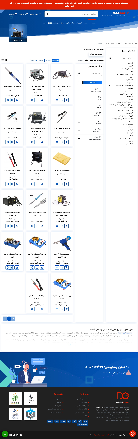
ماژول (131, 141)
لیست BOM (83, 402)
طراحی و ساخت (82, 409)
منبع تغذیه (129, 127)
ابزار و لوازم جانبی (127, 124)
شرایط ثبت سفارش (55, 412)
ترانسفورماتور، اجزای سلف (125, 102)
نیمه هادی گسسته (127, 69)
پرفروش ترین (55, 60)
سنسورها (130, 96)
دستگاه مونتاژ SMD (82, 424)
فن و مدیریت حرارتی (126, 94)
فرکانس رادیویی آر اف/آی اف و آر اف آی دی (120, 85)
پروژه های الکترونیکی (80, 405)
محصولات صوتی (128, 107)
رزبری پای (50, 421)
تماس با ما (58, 405)
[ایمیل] (21, 435)
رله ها (131, 99)
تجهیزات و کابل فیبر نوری (125, 138)
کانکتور (131, 66)
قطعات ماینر (129, 144)
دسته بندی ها (133, 43)
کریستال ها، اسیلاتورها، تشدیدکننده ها (121, 105)
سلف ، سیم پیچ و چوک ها (125, 74)
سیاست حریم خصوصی (54, 409)
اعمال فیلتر (93, 83)
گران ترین (41, 60)
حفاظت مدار (129, 91)
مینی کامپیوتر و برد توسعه (125, 110)
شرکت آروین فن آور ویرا (101, 435)
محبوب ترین (34, 60)
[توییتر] (14, 435)
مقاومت (130, 88)
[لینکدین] (17, 435)
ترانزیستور (130, 132)
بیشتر (69, 344)
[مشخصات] (57, 100)
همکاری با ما (57, 398)
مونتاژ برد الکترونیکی (81, 412)
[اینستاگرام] (10, 435)
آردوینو (56, 421)
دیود (131, 135)
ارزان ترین (48, 60)
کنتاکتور (131, 121)
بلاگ (85, 416)
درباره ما (59, 402)
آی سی (130, 63)
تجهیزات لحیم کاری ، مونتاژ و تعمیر (115, 43)
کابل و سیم (129, 113)
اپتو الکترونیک (128, 80)
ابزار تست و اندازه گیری (125, 116)
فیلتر (131, 77)
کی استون (130, 130)
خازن (131, 71)
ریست (80, 83)
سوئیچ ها (130, 82)
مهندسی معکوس (82, 398)
